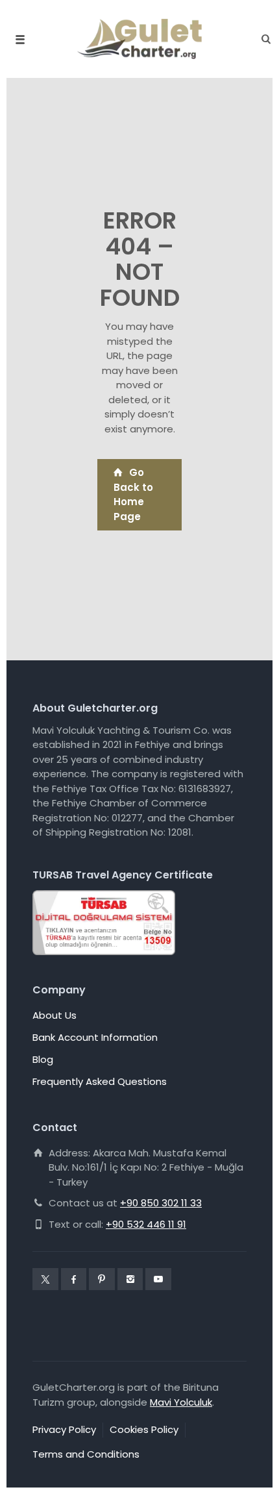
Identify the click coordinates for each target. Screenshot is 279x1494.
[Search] (262, 39)
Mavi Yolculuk (181, 1402)
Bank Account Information (95, 1037)
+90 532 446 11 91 (146, 1224)
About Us (54, 1015)
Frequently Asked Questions (99, 1081)
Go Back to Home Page (133, 494)
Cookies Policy (144, 1429)
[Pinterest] (102, 1279)
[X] (45, 1279)
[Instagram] (130, 1279)
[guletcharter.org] (139, 39)
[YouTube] (158, 1279)
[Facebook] (74, 1279)
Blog (42, 1059)
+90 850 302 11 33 (161, 1203)
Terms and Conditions (86, 1454)
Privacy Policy (64, 1429)
